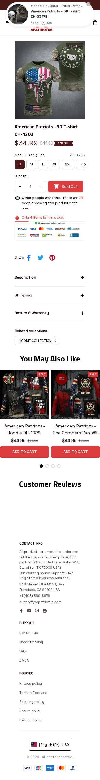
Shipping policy (31, 701)
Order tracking (31, 642)
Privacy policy (30, 683)
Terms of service (33, 692)
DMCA (24, 660)
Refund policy (30, 720)
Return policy (30, 711)
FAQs (23, 651)
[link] (18, 14)
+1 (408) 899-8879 (34, 595)
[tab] (41, 466)
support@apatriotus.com (40, 602)
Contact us (28, 633)
